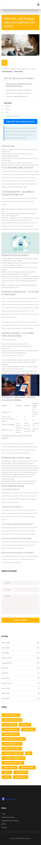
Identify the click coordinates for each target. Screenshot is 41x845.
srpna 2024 (20, 678)
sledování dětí (28, 729)
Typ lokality (8, 103)
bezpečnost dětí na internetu (13, 739)
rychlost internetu (27, 767)
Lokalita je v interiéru (12, 116)
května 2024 (20, 693)
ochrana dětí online (10, 729)
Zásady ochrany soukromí (10, 821)
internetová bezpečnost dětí (13, 758)
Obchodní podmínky (8, 817)
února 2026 (20, 648)
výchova (7, 772)
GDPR (3, 824)
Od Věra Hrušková (7, 71)
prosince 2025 (20, 658)
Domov (8, 106)
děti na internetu (9, 767)
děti (28, 753)
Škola (7, 109)
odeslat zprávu (20, 620)
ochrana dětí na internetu (12, 753)
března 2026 (20, 642)
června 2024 (20, 688)
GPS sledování (21, 772)
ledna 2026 (20, 653)
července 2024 (20, 683)
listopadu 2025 (20, 663)
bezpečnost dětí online (12, 748)
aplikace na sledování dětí (13, 763)
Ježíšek (6, 777)
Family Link (25, 725)
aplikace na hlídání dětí (12, 720)
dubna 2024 (20, 698)
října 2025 (20, 668)
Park (7, 112)
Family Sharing (20, 777)
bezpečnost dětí (9, 725)
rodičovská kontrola (11, 715)
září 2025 (20, 673)
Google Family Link (10, 734)
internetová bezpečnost (12, 744)
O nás (3, 814)
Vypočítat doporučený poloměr (20, 121)
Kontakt (4, 827)
